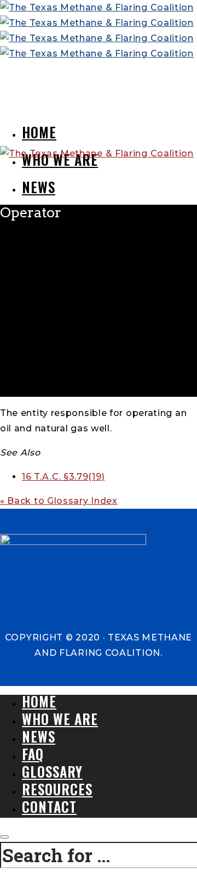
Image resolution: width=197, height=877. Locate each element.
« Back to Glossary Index (59, 501)
